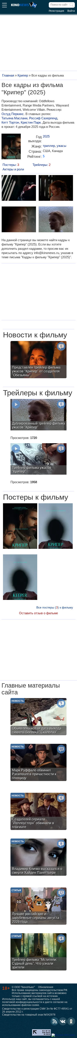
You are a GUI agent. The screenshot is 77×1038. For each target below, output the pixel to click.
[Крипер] (11, 148)
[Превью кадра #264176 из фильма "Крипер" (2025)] (18, 188)
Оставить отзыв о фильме (38, 613)
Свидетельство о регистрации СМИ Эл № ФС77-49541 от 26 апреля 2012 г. (37, 1010)
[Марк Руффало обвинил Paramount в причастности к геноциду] (38, 763)
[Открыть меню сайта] (4, 5)
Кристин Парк (31, 122)
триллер (49, 146)
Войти (71, 10)
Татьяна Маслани (14, 118)
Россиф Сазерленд (43, 118)
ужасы (61, 146)
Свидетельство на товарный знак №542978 (28, 1014)
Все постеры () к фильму (54, 607)
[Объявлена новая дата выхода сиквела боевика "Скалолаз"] (38, 717)
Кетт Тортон (10, 122)
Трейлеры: (41, 165)
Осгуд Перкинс (12, 114)
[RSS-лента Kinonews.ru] (54, 1021)
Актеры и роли (13, 169)
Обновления (45, 987)
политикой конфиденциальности (22, 1002)
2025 (46, 136)
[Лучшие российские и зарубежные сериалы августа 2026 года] (38, 906)
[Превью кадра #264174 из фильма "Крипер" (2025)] (18, 219)
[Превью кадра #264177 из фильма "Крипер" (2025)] (55, 188)
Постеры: (11, 165)
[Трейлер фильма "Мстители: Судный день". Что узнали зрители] (38, 952)
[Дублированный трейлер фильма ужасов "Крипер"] (38, 415)
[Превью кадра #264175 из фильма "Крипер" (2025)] (55, 219)
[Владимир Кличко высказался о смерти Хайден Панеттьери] (38, 858)
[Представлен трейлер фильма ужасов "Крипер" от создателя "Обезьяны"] (38, 360)
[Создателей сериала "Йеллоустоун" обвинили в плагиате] (38, 812)
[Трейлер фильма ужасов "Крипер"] (38, 459)
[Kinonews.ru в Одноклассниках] (71, 1021)
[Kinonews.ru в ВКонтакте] (63, 1021)
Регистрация (56, 10)
